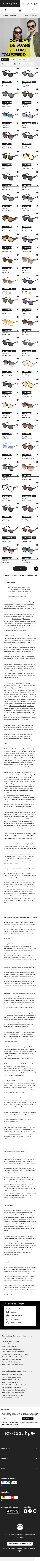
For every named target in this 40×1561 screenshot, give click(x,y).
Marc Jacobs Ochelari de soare (12, 1364)
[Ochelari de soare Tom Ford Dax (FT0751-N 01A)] (10, 73)
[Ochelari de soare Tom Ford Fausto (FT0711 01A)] (30, 177)
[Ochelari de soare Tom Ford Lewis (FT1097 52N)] (10, 301)
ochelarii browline (14, 1134)
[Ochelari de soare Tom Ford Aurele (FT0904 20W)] (10, 446)
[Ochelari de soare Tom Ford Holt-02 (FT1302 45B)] (10, 280)
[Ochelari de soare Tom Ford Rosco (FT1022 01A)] (10, 94)
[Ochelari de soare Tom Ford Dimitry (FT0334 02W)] (30, 550)
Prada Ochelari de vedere (11, 1380)
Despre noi (5, 1448)
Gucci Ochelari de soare (10, 1346)
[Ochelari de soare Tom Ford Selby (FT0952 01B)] (10, 550)
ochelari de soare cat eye (20, 1115)
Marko (19, 967)
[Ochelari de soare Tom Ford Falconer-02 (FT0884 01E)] (30, 156)
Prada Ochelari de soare (10, 1341)
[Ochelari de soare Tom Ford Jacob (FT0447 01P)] (10, 114)
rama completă (18, 1019)
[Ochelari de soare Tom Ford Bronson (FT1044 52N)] (10, 218)
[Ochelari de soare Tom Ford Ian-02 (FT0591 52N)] (30, 94)
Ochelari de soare (9, 15)
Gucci (14, 642)
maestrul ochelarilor (15, 1195)
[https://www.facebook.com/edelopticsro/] (25, 1511)
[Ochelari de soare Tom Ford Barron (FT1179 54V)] (30, 301)
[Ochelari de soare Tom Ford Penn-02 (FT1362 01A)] (10, 342)
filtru (5, 60)
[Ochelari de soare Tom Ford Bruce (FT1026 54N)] (10, 405)
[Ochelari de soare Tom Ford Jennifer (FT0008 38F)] (30, 467)
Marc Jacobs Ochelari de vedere (13, 1392)
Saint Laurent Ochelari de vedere (13, 1390)
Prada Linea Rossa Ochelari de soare (15, 1354)
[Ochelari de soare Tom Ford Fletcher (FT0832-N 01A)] (10, 177)
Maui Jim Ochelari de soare (11, 1359)
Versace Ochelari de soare (11, 1362)
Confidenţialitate (23, 1548)
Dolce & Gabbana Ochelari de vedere (15, 1385)
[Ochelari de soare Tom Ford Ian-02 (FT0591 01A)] (10, 384)
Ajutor (3, 1468)
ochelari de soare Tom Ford (17, 706)
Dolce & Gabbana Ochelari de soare (14, 1357)
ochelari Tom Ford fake (29, 848)
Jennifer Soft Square (10, 924)
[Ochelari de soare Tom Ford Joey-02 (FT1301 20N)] (30, 342)
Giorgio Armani (16, 619)
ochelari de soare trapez (25, 1049)
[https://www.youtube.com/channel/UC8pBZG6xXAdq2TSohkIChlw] (34, 1511)
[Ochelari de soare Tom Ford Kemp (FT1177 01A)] (30, 508)
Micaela (23, 1034)
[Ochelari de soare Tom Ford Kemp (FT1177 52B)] (30, 405)
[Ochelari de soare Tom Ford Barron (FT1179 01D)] (10, 197)
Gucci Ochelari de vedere (10, 1382)
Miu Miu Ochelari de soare (11, 1344)
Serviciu (4, 1458)
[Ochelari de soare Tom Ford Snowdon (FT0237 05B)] (30, 239)
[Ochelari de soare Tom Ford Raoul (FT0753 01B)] (30, 197)
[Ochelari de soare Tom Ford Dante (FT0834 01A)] (10, 508)
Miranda (7, 993)
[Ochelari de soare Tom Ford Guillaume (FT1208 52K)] (30, 425)
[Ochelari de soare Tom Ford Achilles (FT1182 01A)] (10, 487)
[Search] (6, 10)
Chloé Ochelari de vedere (11, 1398)
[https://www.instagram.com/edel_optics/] (30, 1511)
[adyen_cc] (3, 1482)
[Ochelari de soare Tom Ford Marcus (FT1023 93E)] (30, 363)
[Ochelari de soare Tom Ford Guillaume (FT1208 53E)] (30, 384)
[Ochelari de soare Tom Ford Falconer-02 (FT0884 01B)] (10, 363)
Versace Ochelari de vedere (11, 1387)
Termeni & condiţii (9, 1548)
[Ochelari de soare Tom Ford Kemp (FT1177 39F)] (10, 322)
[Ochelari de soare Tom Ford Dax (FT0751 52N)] (10, 156)
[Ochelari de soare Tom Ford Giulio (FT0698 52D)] (10, 425)
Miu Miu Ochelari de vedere (11, 1377)
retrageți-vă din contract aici (20, 1544)
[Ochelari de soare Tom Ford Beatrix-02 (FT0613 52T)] (10, 135)
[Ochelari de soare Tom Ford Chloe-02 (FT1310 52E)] (30, 529)
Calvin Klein (26, 619)
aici (22, 1182)
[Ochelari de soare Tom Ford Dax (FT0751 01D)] (10, 467)
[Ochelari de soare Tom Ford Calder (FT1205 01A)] (30, 135)
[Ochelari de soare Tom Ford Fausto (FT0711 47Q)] (30, 260)
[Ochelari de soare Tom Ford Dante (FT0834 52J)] (10, 260)
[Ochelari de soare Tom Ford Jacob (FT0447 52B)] (30, 322)
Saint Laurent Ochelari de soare (13, 1351)
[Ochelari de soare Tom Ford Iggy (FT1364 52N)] (30, 73)
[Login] (20, 10)
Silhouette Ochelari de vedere (12, 1395)
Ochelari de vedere (30, 15)
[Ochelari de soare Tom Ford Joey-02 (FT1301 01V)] (30, 280)
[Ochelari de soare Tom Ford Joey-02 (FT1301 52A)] (30, 487)
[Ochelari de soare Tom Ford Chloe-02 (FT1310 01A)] (10, 529)
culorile (28, 1161)
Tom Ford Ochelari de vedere (12, 1374)
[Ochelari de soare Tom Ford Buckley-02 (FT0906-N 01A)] (30, 218)
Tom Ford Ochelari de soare (11, 1349)
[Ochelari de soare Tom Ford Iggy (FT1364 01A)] (30, 114)
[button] (10, 3)
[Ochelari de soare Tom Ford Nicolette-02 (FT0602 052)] (30, 446)
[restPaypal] (14, 1482)
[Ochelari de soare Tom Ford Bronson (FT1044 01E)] (10, 239)
